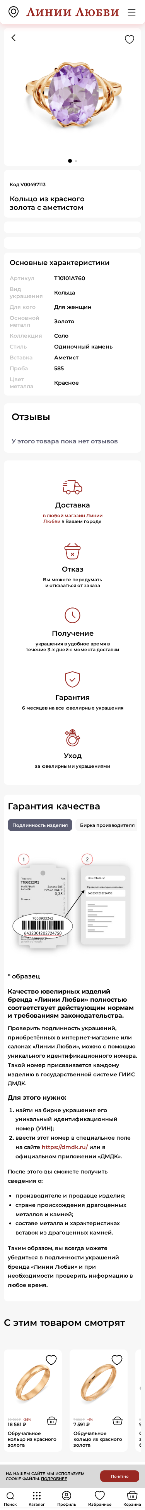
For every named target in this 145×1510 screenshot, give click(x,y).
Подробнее (54, 1478)
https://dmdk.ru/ (65, 1147)
